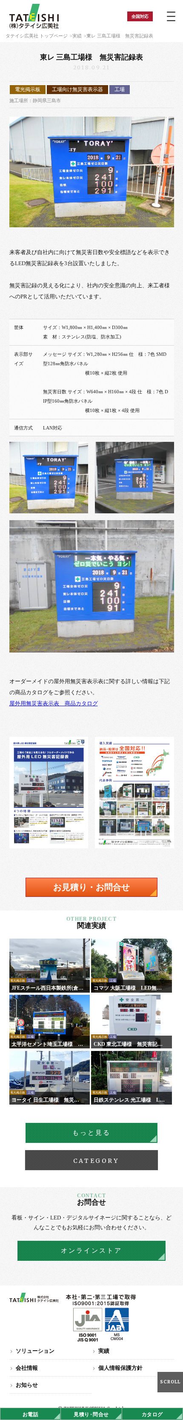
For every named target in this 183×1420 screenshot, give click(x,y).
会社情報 (27, 1368)
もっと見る (91, 1132)
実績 (77, 35)
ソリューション (35, 1351)
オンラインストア (91, 1250)
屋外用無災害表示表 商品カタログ (53, 703)
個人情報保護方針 (120, 1368)
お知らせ (27, 1385)
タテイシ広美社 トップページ (37, 35)
